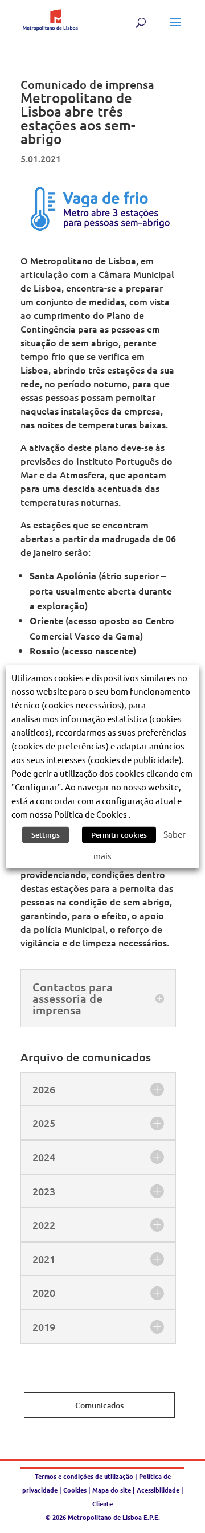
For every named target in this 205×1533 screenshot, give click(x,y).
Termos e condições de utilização (85, 1476)
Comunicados (99, 1405)
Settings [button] (45, 835)
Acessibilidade (158, 1489)
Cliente (102, 1503)
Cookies (75, 1489)
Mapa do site (111, 1489)
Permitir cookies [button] (119, 835)
